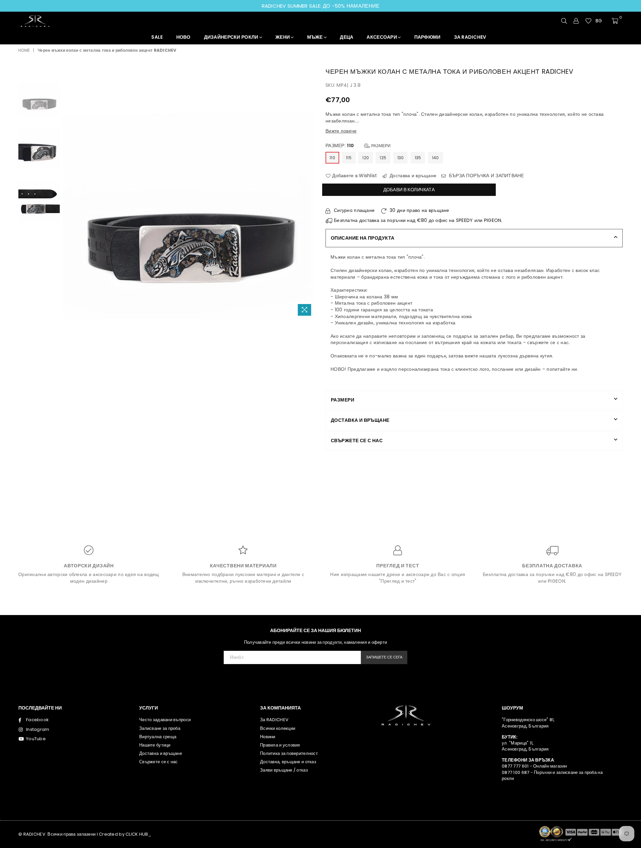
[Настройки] (576, 21)
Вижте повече (341, 130)
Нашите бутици (155, 745)
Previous (69, 193)
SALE (157, 37)
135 (418, 158)
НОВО (183, 37)
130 (400, 158)
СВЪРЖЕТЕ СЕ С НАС (357, 440)
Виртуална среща (157, 737)
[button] (602, 21)
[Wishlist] (588, 21)
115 (349, 158)
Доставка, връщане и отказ (288, 762)
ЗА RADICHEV (470, 37)
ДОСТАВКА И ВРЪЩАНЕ (360, 420)
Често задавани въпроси (165, 720)
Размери (380, 146)
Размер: (358, 146)
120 (365, 158)
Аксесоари (382, 37)
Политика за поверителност (289, 753)
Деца (346, 37)
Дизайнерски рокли (231, 37)
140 (435, 158)
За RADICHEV (274, 720)
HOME (24, 50)
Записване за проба (159, 728)
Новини (267, 737)
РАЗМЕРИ (342, 399)
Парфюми (427, 37)
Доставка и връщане (412, 176)
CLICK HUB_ (138, 834)
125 (383, 158)
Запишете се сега (384, 657)
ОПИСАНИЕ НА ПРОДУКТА (362, 238)
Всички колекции (277, 728)
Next (309, 193)
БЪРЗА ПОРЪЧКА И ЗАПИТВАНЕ (486, 176)
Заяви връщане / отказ (284, 770)
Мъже (315, 37)
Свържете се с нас (158, 762)
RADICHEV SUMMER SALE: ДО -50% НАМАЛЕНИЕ (321, 5)
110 (332, 158)
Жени (283, 37)
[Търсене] (564, 21)
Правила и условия (280, 745)
